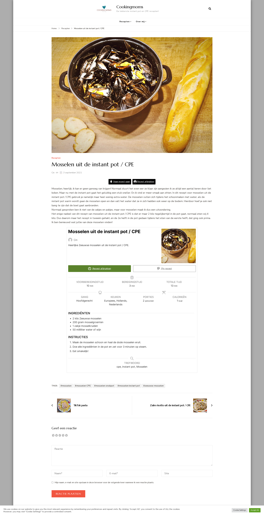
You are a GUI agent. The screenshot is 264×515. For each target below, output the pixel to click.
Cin (53, 172)
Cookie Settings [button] (239, 510)
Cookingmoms (129, 6)
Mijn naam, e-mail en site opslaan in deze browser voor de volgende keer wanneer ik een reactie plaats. (104, 482)
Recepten (124, 21)
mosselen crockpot (105, 385)
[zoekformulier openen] (209, 8)
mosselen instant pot (129, 385)
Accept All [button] (255, 510)
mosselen (67, 385)
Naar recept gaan (121, 181)
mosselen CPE (83, 385)
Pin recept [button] (166, 268)
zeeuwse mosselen (154, 385)
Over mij (140, 21)
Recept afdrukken (145, 181)
